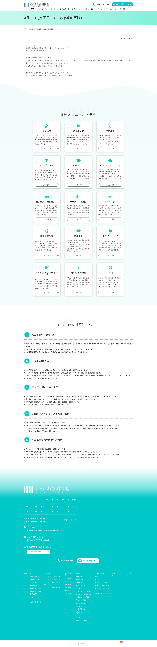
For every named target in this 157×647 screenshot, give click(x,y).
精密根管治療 (80, 603)
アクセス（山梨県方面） (53, 587)
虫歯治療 (79, 576)
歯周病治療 (80, 579)
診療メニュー (80, 573)
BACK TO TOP (130, 644)
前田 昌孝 (68, 581)
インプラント (80, 585)
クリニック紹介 (35, 573)
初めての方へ (34, 579)
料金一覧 (33, 582)
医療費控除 (34, 585)
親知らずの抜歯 (81, 620)
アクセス (47, 573)
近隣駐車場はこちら (38, 552)
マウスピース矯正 (82, 597)
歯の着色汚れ (99, 593)
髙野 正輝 (68, 584)
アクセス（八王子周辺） (53, 579)
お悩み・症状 (99, 573)
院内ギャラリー (35, 588)
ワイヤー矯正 (81, 600)
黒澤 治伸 (68, 578)
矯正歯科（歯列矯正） (84, 594)
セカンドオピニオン (83, 591)
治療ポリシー (34, 576)
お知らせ (121, 574)
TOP (25, 573)
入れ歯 (78, 617)
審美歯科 (79, 606)
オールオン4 (80, 588)
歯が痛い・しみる (101, 582)
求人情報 (129, 574)
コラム (113, 574)
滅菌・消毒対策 (35, 602)
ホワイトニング (81, 609)
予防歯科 (79, 582)
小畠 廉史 (68, 593)
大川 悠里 (68, 587)
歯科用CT (33, 594)
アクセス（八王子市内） (53, 576)
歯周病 (97, 579)
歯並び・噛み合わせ (102, 585)
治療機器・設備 (35, 591)
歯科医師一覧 (69, 574)
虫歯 (96, 576)
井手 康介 (68, 590)
